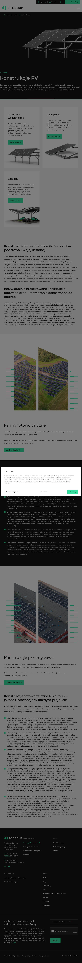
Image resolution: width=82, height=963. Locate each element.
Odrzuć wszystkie (12, 492)
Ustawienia (44, 492)
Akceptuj (72, 492)
